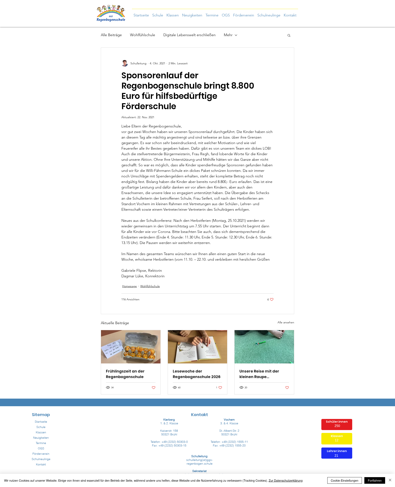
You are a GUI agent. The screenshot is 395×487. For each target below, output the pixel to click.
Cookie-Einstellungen (344, 480)
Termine (41, 443)
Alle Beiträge (111, 35)
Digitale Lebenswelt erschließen (189, 35)
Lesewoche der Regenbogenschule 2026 (196, 374)
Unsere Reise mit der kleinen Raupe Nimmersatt (259, 374)
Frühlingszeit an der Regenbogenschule (125, 374)
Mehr (228, 35)
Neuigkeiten (41, 438)
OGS (41, 448)
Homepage (129, 286)
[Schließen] (390, 480)
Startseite (41, 421)
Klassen (41, 432)
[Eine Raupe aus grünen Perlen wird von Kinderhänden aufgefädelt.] (264, 346)
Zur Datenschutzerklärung (286, 480)
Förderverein (41, 454)
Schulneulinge (41, 459)
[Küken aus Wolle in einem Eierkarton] (130, 346)
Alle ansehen (286, 322)
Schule (40, 427)
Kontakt (41, 464)
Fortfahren (375, 480)
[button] (172, 13)
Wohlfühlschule (142, 35)
